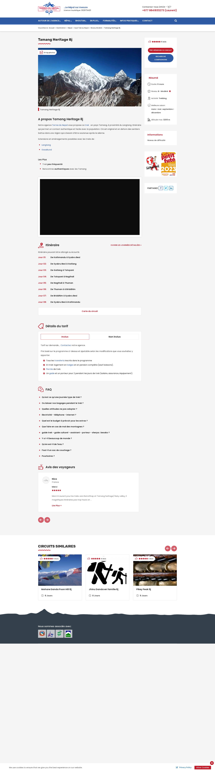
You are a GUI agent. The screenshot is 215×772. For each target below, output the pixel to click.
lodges (70, 364)
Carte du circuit (90, 311)
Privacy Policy (185, 767)
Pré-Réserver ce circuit (161, 50)
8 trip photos (49, 52)
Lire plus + (57, 505)
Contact (147, 20)
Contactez (66, 345)
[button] (41, 79)
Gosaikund (47, 149)
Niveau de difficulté (156, 140)
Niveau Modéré (96, 28)
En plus (94, 20)
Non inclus (115, 336)
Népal (67, 20)
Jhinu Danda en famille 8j (103, 589)
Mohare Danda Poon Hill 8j (56, 589)
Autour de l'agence (48, 20)
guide (51, 373)
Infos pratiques (128, 20)
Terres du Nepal (60, 125)
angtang (46, 145)
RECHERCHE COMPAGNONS (160, 58)
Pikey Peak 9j (143, 589)
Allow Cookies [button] (202, 767)
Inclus (64, 336)
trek (87, 125)
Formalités (109, 20)
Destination (61, 28)
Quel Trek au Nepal (81, 28)
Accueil (51, 28)
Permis (49, 369)
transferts (59, 360)
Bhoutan (80, 20)
